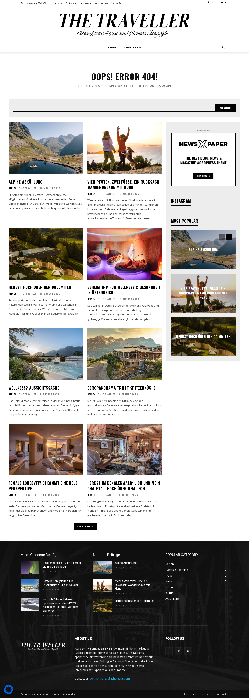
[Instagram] (213, 3)
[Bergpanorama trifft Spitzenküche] (124, 354)
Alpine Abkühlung (26, 182)
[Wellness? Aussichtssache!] (46, 354)
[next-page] (229, 237)
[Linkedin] (188, 651)
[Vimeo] (221, 3)
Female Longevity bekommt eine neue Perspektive (43, 485)
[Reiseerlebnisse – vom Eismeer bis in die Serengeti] (30, 567)
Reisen (13, 188)
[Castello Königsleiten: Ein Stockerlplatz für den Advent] (30, 585)
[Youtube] (226, 3)
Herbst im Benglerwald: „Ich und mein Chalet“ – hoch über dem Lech (123, 485)
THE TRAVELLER (28, 188)
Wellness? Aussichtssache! (34, 388)
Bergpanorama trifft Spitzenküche (121, 388)
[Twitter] (217, 3)
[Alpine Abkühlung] (46, 148)
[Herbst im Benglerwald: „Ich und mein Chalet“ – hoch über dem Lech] (124, 450)
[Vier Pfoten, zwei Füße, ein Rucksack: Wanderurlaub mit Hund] (124, 148)
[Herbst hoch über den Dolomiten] (46, 254)
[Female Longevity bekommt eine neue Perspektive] (46, 450)
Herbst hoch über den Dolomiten (40, 287)
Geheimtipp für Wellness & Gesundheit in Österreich (124, 289)
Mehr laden (84, 526)
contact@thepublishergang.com (110, 678)
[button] (223, 47)
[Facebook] (208, 3)
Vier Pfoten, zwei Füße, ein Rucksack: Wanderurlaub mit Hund (123, 184)
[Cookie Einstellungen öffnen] (8, 693)
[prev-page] (222, 237)
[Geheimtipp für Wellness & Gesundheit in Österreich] (124, 254)
